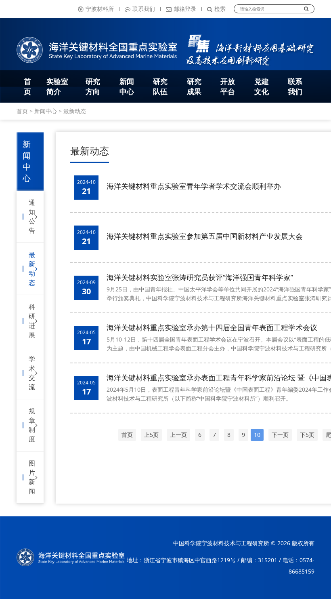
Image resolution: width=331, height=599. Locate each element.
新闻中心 (126, 86)
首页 (27, 86)
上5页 (151, 435)
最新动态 (74, 111)
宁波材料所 (100, 9)
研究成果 (194, 86)
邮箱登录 (185, 9)
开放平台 (227, 86)
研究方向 (93, 86)
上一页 (178, 435)
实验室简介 (57, 86)
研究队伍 (160, 86)
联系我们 (143, 9)
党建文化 (261, 86)
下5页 (307, 435)
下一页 (280, 435)
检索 (220, 9)
